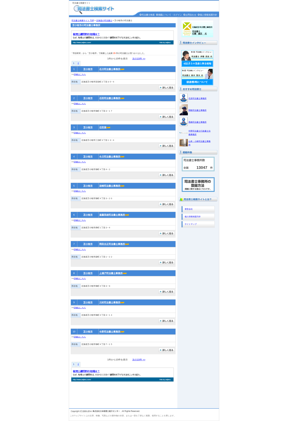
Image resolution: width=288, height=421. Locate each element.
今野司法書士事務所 (109, 331)
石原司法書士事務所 (197, 98)
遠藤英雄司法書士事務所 (112, 214)
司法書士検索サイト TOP (83, 20)
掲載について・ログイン (170, 15)
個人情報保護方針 (208, 15)
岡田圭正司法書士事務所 (112, 244)
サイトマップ (191, 224)
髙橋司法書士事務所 (197, 122)
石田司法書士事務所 (109, 98)
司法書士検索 (148, 15)
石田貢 (102, 127)
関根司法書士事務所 (197, 110)
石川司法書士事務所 (109, 69)
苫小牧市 (88, 69)
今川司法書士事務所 (109, 156)
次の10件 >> (138, 58)
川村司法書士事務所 (109, 302)
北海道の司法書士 (104, 20)
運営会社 (189, 209)
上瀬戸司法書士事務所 (111, 273)
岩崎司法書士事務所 (109, 185)
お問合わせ (191, 15)
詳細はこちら (80, 74)
